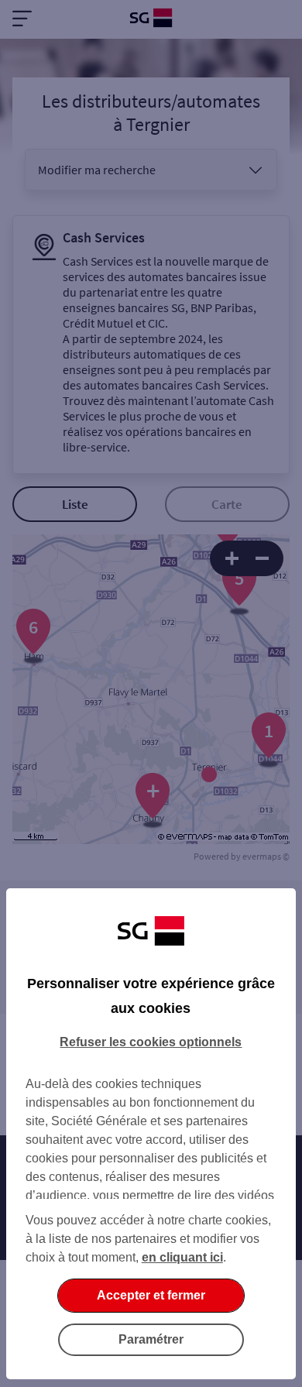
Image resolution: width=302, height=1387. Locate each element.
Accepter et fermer (151, 1295)
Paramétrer (151, 1339)
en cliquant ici (182, 1257)
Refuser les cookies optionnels (151, 1042)
